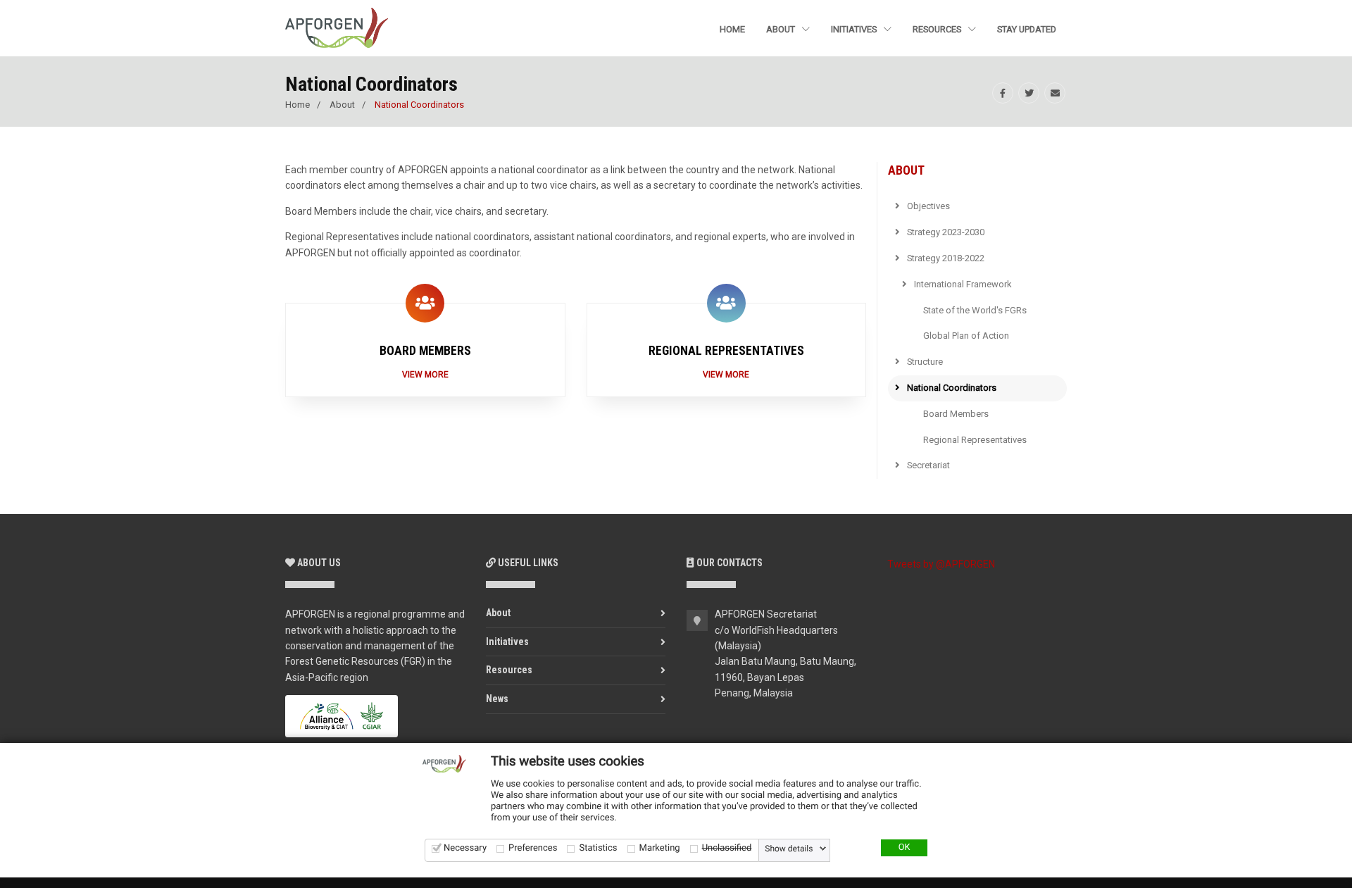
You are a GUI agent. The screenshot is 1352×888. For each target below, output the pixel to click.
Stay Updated (1026, 29)
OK (904, 847)
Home (732, 29)
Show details (789, 848)
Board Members (956, 413)
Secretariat (927, 465)
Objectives (927, 206)
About (781, 29)
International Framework (962, 284)
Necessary (465, 848)
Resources (938, 29)
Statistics (598, 848)
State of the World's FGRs (975, 310)
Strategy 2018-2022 (944, 258)
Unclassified (727, 848)
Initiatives (855, 29)
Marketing (659, 848)
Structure (924, 361)
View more (425, 375)
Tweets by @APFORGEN (941, 564)
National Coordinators (950, 387)
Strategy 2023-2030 (944, 232)
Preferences (532, 848)
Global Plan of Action (966, 335)
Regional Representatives (975, 439)
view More (726, 375)
